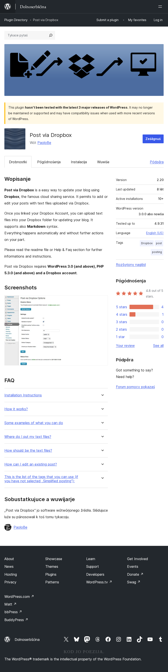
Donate (135, 574)
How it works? (16, 409)
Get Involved (137, 559)
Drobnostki (18, 162)
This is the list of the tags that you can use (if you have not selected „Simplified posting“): (41, 479)
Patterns (52, 582)
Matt (10, 604)
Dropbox (146, 243)
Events (132, 566)
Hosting (10, 574)
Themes (51, 566)
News (9, 566)
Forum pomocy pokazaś (135, 387)
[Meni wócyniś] (161, 6)
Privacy (10, 582)
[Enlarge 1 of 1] (102, 301)
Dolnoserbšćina (27, 639)
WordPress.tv (99, 582)
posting (157, 252)
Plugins (50, 574)
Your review (125, 345)
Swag (133, 582)
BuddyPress (16, 620)
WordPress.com (19, 596)
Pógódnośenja (49, 162)
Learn (90, 559)
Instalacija (79, 162)
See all (158, 345)
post (159, 243)
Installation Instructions (23, 395)
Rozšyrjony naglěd (131, 264)
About (9, 559)
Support (92, 566)
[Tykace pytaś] (50, 35)
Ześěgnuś (153, 139)
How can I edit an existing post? (30, 464)
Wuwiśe (103, 162)
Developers (95, 574)
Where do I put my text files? (27, 437)
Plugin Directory (16, 20)
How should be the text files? (28, 450)
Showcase (53, 559)
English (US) (155, 233)
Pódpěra (157, 162)
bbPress (13, 612)
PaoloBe (44, 142)
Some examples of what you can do (33, 423)
